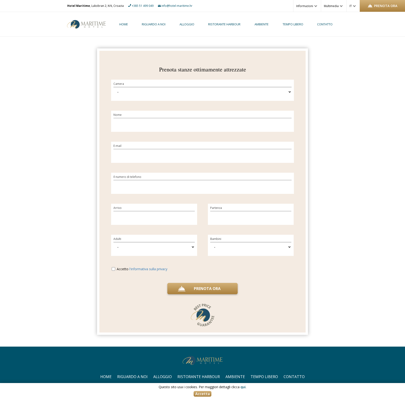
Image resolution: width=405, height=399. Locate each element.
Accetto (141, 269)
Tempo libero (293, 24)
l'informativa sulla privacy (148, 269)
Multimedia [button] (331, 6)
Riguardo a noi (153, 24)
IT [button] (350, 6)
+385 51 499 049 (142, 6)
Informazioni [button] (305, 6)
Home (123, 24)
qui (243, 387)
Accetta (202, 393)
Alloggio (187, 24)
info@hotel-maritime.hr (176, 6)
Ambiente (262, 24)
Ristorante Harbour (224, 24)
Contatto (325, 24)
